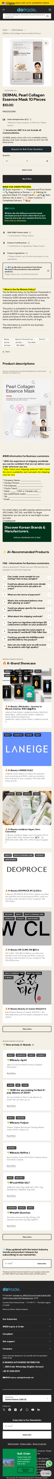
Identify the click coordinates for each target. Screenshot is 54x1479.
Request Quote (25, 1470)
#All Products (17, 30)
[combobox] (27, 16)
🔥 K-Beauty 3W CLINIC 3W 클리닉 (22, 949)
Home (5, 30)
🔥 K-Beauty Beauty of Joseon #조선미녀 (25, 1008)
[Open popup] (30, 119)
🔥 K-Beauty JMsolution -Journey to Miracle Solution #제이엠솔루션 (23, 707)
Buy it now (27, 179)
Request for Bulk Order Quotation (27, 149)
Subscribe (27, 1435)
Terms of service (39, 1444)
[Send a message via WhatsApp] (49, 1463)
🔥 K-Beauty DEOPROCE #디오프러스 (23, 890)
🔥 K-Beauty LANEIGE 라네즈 (19, 770)
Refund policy (13, 1444)
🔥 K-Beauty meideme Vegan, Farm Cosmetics (22, 830)
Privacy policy (25, 1444)
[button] (4, 10)
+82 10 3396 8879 (11, 1371)
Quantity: (6, 155)
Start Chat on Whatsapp (15, 220)
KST (34, 1302)
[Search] (48, 16)
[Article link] (27, 698)
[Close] (34, 1451)
